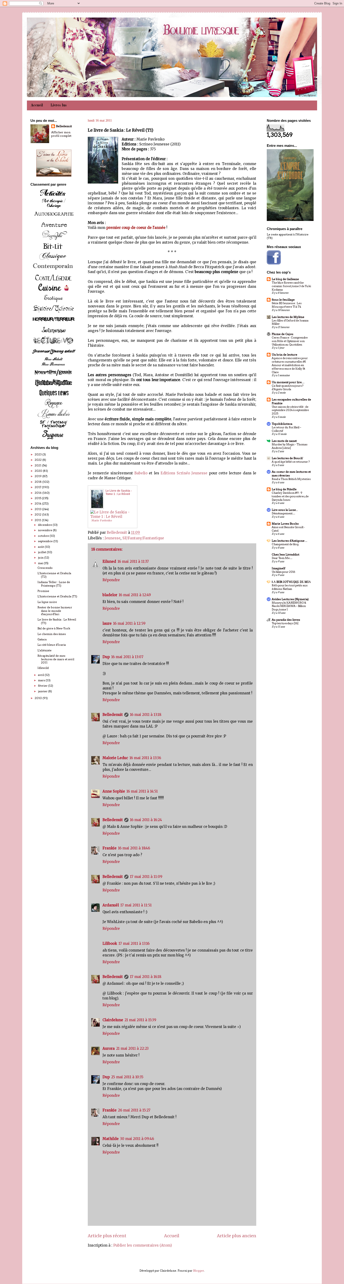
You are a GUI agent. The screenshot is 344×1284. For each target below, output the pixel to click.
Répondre (111, 580)
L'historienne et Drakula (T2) (54, 574)
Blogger (198, 1270)
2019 (38, 476)
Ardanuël (110, 905)
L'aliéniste (44, 650)
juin (41, 557)
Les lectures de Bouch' (287, 458)
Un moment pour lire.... (288, 382)
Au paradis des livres (286, 619)
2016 (38, 492)
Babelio (140, 473)
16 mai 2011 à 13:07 (127, 657)
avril (41, 675)
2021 (38, 465)
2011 (38, 520)
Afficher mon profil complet (61, 133)
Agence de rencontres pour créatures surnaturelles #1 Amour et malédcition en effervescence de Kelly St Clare (290, 365)
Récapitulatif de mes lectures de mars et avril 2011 (55, 659)
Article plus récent (107, 1235)
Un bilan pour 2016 (283, 571)
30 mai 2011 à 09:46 (137, 1138)
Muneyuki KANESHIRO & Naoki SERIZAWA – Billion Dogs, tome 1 (289, 606)
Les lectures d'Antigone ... (289, 540)
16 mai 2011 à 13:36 (145, 758)
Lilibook (109, 943)
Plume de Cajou (282, 334)
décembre (45, 525)
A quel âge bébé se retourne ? (291, 461)
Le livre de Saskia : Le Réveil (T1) (56, 621)
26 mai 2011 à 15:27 (134, 1110)
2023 (38, 454)
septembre (45, 541)
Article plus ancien (236, 1235)
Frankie (109, 848)
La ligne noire (47, 602)
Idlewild (43, 668)
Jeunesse (113, 538)
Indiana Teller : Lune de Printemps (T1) (53, 583)
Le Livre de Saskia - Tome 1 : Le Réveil (119, 492)
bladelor (109, 595)
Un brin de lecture (284, 354)
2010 (39, 698)
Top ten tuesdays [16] (285, 623)
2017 (38, 487)
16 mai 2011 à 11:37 (133, 561)
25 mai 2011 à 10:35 (127, 1077)
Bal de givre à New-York (53, 628)
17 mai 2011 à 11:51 (136, 905)
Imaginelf (278, 568)
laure (107, 623)
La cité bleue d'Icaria (51, 644)
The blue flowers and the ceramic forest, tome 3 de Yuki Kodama (291, 286)
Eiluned (109, 561)
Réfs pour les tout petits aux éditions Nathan (289, 587)
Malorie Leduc (115, 758)
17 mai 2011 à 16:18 (145, 976)
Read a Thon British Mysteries (291, 479)
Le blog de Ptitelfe (284, 489)
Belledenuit (112, 714)
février (43, 685)
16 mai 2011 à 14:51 (142, 791)
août (41, 546)
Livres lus (59, 105)
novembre (45, 530)
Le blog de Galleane (285, 279)
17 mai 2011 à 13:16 (134, 943)
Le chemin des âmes (51, 634)
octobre (44, 535)
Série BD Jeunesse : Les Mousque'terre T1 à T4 (287, 305)
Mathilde (110, 1138)
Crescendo (45, 568)
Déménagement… (283, 513)
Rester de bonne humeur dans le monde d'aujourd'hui (54, 611)
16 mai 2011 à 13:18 (145, 714)
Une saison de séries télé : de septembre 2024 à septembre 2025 (290, 410)
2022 (38, 460)
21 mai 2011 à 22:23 (132, 1048)
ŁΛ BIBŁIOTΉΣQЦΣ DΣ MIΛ (291, 582)
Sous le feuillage (283, 299)
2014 (38, 503)
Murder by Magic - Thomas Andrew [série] (289, 446)
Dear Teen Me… (282, 558)
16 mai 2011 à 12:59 (129, 623)
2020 (39, 470)
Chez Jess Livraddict (285, 554)
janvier (43, 691)
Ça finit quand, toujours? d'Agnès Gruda (287, 387)
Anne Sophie (113, 791)
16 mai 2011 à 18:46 (134, 848)
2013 (38, 509)
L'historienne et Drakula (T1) (57, 596)
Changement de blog (285, 544)
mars (42, 680)
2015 (38, 498)
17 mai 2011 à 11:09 (146, 876)
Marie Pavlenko (101, 520)
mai (41, 563)
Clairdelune (112, 1020)
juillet (42, 552)
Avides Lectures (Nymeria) (290, 599)
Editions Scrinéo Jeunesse (184, 473)
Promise (43, 591)
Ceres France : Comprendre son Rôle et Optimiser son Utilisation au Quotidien (290, 341)
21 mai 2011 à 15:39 (140, 1020)
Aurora (108, 1048)
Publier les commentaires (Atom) (142, 1245)
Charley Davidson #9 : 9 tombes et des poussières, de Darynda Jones (290, 496)
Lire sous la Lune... (285, 510)
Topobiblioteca (282, 424)
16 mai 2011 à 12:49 (135, 595)
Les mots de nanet (284, 441)
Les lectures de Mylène (288, 317)
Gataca (42, 639)
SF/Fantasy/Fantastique (143, 538)
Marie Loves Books (285, 523)
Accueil (37, 105)
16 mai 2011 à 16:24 (146, 820)
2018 (38, 481)
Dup (106, 657)
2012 (38, 514)
